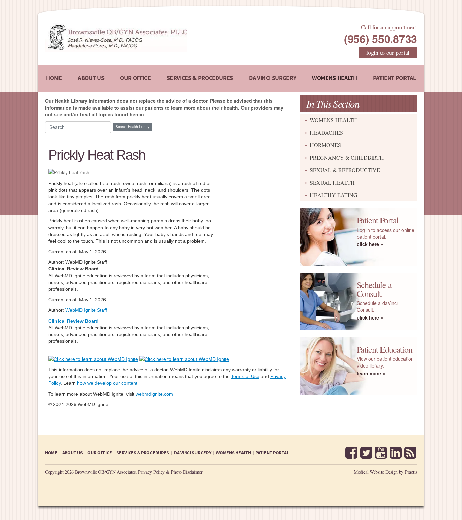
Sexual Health (332, 182)
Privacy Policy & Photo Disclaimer (170, 472)
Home (54, 78)
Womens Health (334, 78)
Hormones (325, 144)
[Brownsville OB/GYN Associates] (151, 37)
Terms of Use (245, 376)
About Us (91, 78)
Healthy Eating (333, 194)
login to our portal (387, 52)
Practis (411, 472)
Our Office (135, 78)
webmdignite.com (154, 394)
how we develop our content (107, 383)
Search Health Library (132, 126)
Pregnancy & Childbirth (347, 157)
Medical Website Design (376, 472)
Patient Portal (394, 78)
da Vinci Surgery (272, 78)
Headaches (326, 132)
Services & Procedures (200, 78)
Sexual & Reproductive (345, 169)
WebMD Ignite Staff (86, 310)
